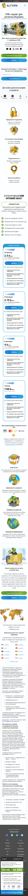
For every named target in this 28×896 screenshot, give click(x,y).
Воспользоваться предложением (12, 892)
